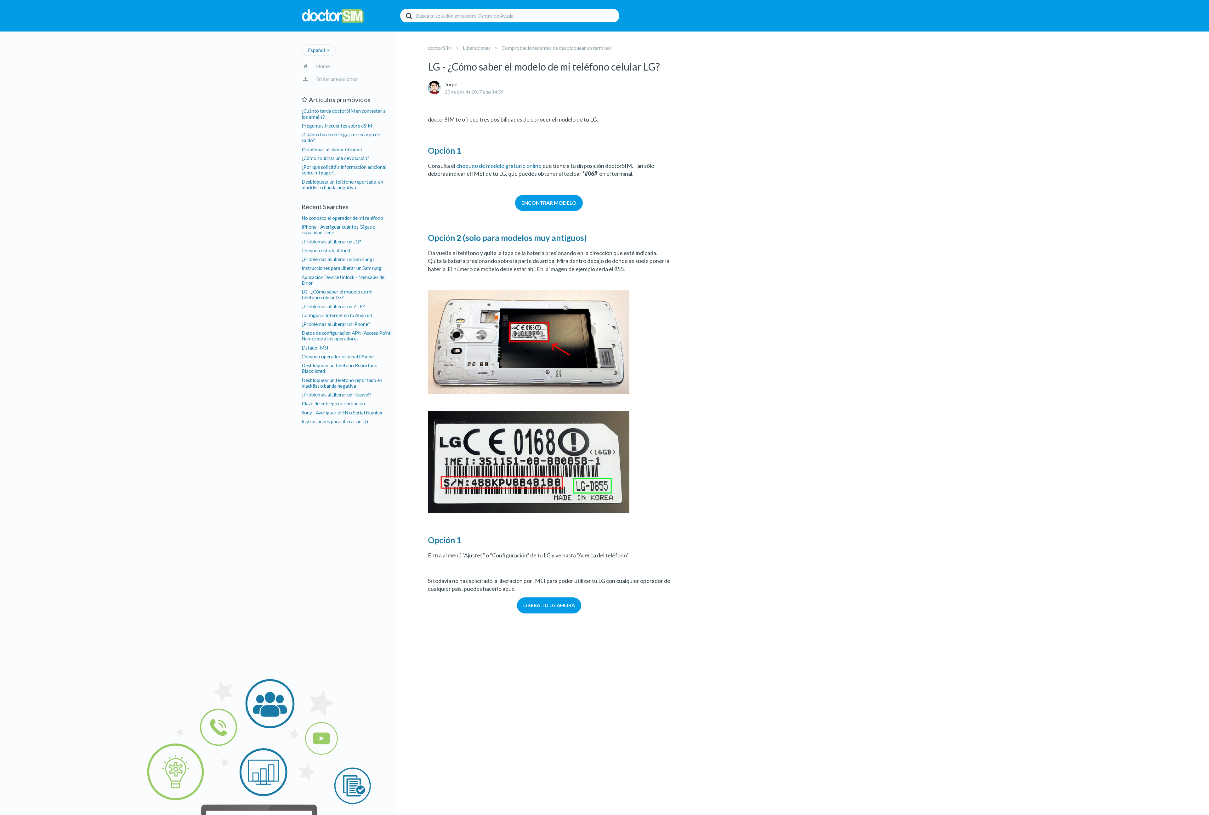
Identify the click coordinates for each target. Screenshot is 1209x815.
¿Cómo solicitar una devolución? (335, 158)
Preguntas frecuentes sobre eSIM (337, 125)
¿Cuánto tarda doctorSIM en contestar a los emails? (344, 113)
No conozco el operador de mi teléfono (342, 218)
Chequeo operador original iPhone (338, 356)
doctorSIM (440, 48)
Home (323, 66)
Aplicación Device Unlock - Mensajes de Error (343, 280)
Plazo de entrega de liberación (333, 403)
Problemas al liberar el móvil (332, 149)
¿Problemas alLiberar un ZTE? (333, 306)
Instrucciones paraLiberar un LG (335, 421)
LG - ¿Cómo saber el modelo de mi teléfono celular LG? (337, 294)
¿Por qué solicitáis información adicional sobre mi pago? (344, 169)
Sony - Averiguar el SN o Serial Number (342, 412)
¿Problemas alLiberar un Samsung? (338, 259)
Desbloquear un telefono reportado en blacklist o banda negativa (342, 383)
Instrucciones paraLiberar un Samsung (342, 268)
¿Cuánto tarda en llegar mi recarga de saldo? (341, 137)
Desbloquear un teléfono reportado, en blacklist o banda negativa (342, 184)
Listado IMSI (315, 348)
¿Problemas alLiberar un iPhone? (336, 324)
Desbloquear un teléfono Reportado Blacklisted (339, 368)
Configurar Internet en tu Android (337, 315)
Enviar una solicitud (337, 79)
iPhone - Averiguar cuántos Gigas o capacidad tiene (339, 229)
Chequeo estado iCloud (326, 250)
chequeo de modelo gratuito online (499, 165)
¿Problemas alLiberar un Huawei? (337, 394)
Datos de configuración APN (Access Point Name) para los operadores (346, 335)
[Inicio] (349, 16)
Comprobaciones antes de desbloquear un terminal (556, 48)
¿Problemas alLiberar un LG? (331, 241)
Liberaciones (477, 48)
